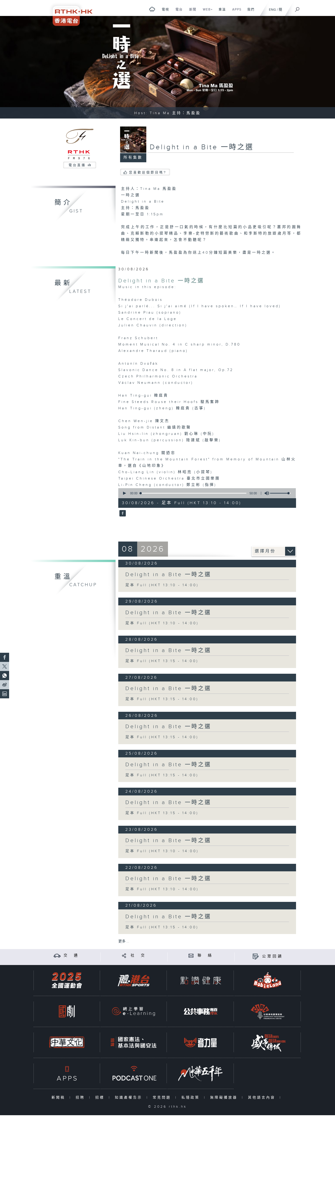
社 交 (138, 955)
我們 (249, 12)
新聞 (191, 12)
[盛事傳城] (267, 1042)
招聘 (81, 1097)
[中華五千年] (200, 1073)
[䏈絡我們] (191, 955)
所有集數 (133, 157)
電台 (177, 12)
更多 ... (123, 941)
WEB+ (206, 12)
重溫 (220, 12)
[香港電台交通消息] (57, 955)
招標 (100, 1097)
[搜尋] (297, 8)
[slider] (280, 493)
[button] (124, 493)
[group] (265, 493)
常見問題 (163, 1097)
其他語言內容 (262, 1097)
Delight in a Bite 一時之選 (161, 281)
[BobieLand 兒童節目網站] (267, 980)
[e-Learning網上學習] (133, 1011)
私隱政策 (191, 1097)
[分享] (124, 955)
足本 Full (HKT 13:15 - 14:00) (161, 661)
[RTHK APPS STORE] (66, 1073)
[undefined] (152, 9)
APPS (235, 12)
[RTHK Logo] (69, 13)
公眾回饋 (272, 956)
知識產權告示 (129, 1097)
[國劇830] (66, 1011)
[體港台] (133, 980)
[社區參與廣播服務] (267, 1011)
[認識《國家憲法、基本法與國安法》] (133, 1042)
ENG (272, 10)
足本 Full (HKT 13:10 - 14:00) (162, 585)
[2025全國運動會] (66, 980)
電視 (163, 12)
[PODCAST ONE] (133, 1073)
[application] (205, 493)
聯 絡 (205, 955)
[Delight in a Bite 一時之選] (122, 514)
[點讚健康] (200, 980)
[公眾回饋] (256, 956)
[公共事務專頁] (200, 1011)
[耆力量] (200, 1042)
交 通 (71, 955)
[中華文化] (66, 1042)
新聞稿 (59, 1097)
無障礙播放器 (225, 1097)
